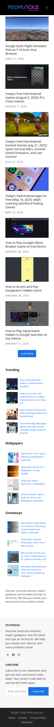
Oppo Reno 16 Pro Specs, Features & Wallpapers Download (33, 456)
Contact (22, 717)
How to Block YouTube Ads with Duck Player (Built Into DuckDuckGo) (33, 413)
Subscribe (38, 691)
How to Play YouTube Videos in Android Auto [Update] (31, 383)
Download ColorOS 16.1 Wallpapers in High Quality (32, 470)
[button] (47, 7)
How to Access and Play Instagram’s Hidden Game (23, 288)
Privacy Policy (38, 717)
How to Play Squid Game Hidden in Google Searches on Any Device (26, 334)
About (12, 717)
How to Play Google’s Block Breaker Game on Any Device (25, 244)
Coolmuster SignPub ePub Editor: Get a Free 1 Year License (33, 542)
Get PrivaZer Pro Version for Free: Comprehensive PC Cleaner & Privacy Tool (33, 556)
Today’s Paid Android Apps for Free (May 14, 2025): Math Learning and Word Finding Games (26, 201)
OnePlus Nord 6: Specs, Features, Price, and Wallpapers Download (32, 497)
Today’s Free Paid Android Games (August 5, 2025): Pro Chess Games (25, 97)
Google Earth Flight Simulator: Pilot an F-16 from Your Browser (26, 50)
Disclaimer (27, 722)
